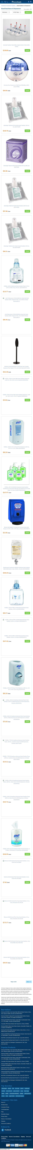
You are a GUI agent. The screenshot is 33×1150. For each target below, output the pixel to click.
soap (22, 1091)
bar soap (17, 1088)
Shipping (3, 1121)
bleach (9, 1088)
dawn (3, 1093)
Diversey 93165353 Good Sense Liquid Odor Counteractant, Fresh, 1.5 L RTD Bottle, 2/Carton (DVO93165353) (15, 1020)
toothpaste (27, 1088)
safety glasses (27, 1093)
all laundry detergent (14, 1093)
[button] (5, 2)
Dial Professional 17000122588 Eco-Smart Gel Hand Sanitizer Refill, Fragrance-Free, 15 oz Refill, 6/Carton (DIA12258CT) (16, 316)
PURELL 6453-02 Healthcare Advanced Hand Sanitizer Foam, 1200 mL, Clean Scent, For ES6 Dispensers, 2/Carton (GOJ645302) (16, 798)
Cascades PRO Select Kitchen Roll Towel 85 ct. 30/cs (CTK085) (15, 1023)
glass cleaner (16, 1091)
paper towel (11, 1096)
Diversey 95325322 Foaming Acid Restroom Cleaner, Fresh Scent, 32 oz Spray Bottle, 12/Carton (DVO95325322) (16, 1034)
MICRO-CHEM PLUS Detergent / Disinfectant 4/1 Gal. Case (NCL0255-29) (14, 1043)
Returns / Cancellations (6, 1118)
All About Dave (4, 1104)
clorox (3, 1096)
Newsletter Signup (5, 1114)
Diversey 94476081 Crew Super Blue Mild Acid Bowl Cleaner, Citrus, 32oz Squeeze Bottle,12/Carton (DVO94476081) (16, 1013)
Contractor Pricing (5, 1107)
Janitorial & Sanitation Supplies (8, 5)
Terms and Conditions (6, 1123)
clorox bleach (9, 1091)
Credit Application (5, 1109)
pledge (21, 1093)
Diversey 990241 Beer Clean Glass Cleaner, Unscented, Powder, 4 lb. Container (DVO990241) (16, 1027)
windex (3, 1091)
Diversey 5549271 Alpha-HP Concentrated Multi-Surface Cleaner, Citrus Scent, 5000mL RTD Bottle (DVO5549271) (15, 1016)
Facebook (7, 1130)
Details (27, 50)
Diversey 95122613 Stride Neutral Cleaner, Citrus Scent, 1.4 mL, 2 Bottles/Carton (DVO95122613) (15, 1030)
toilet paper (4, 1088)
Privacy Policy (4, 1116)
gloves (22, 1088)
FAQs (2, 1111)
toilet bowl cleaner (20, 1096)
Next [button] (28, 981)
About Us (3, 1102)
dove (7, 1096)
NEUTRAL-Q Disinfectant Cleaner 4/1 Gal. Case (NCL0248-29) (15, 1037)
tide (13, 1088)
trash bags (26, 1091)
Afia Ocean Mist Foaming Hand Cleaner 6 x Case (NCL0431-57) (15, 1040)
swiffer (7, 1093)
